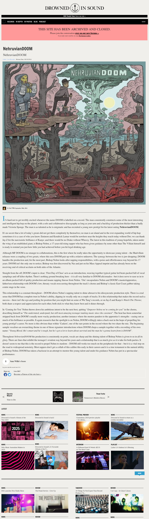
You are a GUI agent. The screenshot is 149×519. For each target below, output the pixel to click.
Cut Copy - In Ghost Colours (121, 491)
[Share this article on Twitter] (9, 374)
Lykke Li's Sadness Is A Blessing (122, 447)
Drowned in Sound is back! (44, 418)
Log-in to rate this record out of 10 (11, 367)
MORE (139, 473)
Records (10, 21)
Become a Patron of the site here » (27, 374)
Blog (36, 21)
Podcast (42, 21)
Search (143, 21)
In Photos (28, 21)
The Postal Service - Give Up (45, 491)
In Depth (19, 21)
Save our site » (74, 16)
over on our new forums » (87, 33)
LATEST (4, 409)
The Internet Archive (85, 36)
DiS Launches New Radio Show (12, 491)
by (11, 208)
